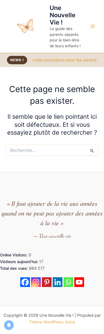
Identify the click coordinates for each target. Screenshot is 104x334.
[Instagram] (36, 282)
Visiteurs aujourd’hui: (19, 261)
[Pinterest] (47, 282)
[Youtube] (79, 282)
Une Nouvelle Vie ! (62, 15)
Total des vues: (14, 268)
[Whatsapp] (68, 282)
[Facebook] (25, 282)
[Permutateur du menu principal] (92, 26)
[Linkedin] (57, 282)
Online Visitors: (14, 255)
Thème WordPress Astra (52, 322)
